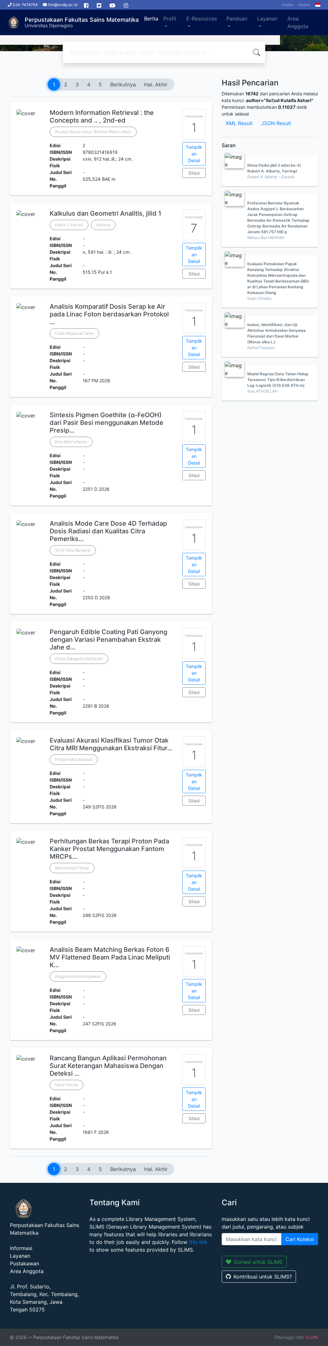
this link (198, 1242)
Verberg (103, 224)
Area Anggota (297, 22)
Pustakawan (24, 1263)
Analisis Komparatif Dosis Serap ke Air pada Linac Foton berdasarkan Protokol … (109, 314)
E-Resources (201, 18)
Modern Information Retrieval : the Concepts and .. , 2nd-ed (102, 116)
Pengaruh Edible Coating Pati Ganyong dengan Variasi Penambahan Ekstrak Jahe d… (108, 639)
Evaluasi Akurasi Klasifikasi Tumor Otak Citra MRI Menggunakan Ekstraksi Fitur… (111, 744)
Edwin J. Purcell (69, 224)
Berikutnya (123, 84)
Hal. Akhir (156, 84)
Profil (169, 18)
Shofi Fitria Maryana (72, 550)
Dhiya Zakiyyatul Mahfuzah (79, 658)
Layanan (267, 18)
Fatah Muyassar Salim (74, 333)
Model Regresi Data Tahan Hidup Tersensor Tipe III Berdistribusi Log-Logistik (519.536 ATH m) (277, 379)
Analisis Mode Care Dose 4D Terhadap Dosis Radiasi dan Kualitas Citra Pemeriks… (108, 531)
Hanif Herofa (66, 1084)
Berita (151, 18)
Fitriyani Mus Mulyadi (73, 759)
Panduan (236, 18)
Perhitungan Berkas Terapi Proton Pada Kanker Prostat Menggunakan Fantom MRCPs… (109, 848)
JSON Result (276, 123)
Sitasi (194, 173)
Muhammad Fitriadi (72, 867)
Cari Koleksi (299, 1239)
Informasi (21, 1248)
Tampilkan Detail (194, 153)
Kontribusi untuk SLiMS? (263, 1276)
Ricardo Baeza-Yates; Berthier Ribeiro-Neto (93, 131)
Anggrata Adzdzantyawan (78, 976)
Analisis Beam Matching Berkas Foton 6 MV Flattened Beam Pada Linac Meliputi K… (110, 957)
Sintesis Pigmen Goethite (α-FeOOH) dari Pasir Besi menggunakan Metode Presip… (106, 422)
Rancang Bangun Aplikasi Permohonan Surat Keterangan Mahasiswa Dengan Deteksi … (108, 1065)
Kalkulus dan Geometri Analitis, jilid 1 (105, 213)
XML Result (239, 123)
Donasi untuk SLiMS (258, 1262)
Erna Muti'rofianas (71, 441)
